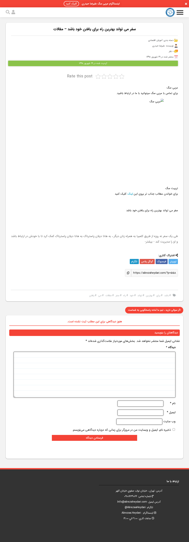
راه (124, 295)
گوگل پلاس (147, 261)
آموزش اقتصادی (155, 40)
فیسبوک (161, 261)
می (100, 295)
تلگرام (134, 261)
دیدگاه (171, 347)
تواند (140, 295)
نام (173, 403)
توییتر (173, 261)
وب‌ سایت (169, 421)
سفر (117, 295)
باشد (166, 295)
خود (132, 295)
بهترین (149, 295)
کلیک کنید (71, 4)
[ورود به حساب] (13, 12)
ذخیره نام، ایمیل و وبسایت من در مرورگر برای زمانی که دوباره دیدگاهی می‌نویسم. (121, 430)
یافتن (91, 295)
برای (158, 295)
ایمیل (171, 412)
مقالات (108, 295)
